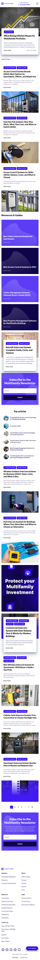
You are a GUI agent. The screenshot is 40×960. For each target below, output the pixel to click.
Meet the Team (25, 877)
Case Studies (5, 898)
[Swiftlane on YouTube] (19, 949)
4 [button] (21, 807)
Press (23, 890)
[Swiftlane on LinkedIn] (15, 949)
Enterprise (4, 880)
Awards (23, 886)
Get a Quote (5, 938)
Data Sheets (5, 918)
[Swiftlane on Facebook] (2, 949)
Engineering (5, 914)
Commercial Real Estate (8, 883)
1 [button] (11, 807)
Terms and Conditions (28, 904)
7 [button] (28, 807)
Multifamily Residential (8, 877)
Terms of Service (26, 898)
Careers (23, 883)
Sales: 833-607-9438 (7, 926)
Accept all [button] (23, 957)
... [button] (25, 807)
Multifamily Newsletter (8, 904)
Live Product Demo (7, 911)
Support (3, 934)
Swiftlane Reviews (6, 908)
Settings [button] (15, 957)
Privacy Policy (25, 901)
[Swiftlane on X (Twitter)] (7, 949)
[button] (32, 807)
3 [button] (18, 807)
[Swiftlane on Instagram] (11, 949)
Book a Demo (5, 941)
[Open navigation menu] (37, 3)
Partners (24, 880)
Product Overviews (7, 901)
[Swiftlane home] (7, 3)
